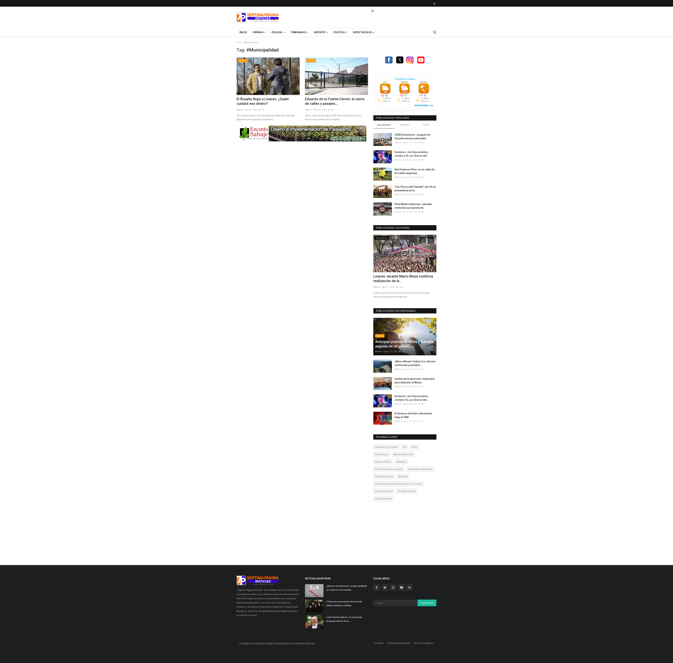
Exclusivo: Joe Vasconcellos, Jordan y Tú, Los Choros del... (412, 154)
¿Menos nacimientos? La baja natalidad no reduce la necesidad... (346, 588)
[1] (434, 3)
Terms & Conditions (423, 643)
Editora (240, 109)
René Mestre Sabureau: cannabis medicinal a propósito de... (413, 206)
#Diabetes (401, 461)
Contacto (378, 643)
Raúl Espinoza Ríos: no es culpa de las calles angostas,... (414, 171)
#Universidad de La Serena (389, 469)
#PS (405, 447)
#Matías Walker (383, 461)
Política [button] (340, 32)
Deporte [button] (320, 32)
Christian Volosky (407, 491)
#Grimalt (402, 476)
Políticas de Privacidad (398, 643)
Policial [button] (277, 32)
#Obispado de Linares (386, 447)
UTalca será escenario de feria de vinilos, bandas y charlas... (344, 603)
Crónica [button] (258, 32)
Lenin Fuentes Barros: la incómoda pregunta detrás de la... (344, 619)
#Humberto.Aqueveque (420, 469)
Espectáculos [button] (363, 32)
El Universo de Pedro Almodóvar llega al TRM (413, 415)
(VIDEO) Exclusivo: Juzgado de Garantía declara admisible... (412, 136)
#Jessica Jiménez (383, 498)
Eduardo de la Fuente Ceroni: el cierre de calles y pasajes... (334, 101)
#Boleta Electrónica (403, 454)
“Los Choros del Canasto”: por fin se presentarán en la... (415, 188)
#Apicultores (381, 454)
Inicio (243, 32)
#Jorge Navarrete (384, 491)
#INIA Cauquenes (384, 476)
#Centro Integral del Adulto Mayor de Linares (398, 483)
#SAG (414, 447)
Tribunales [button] (299, 32)
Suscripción (427, 602)
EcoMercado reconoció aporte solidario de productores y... (397, 278)
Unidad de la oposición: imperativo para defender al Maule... (415, 380)
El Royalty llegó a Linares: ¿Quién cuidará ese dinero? (263, 101)
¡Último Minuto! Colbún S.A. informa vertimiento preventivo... (415, 363)
